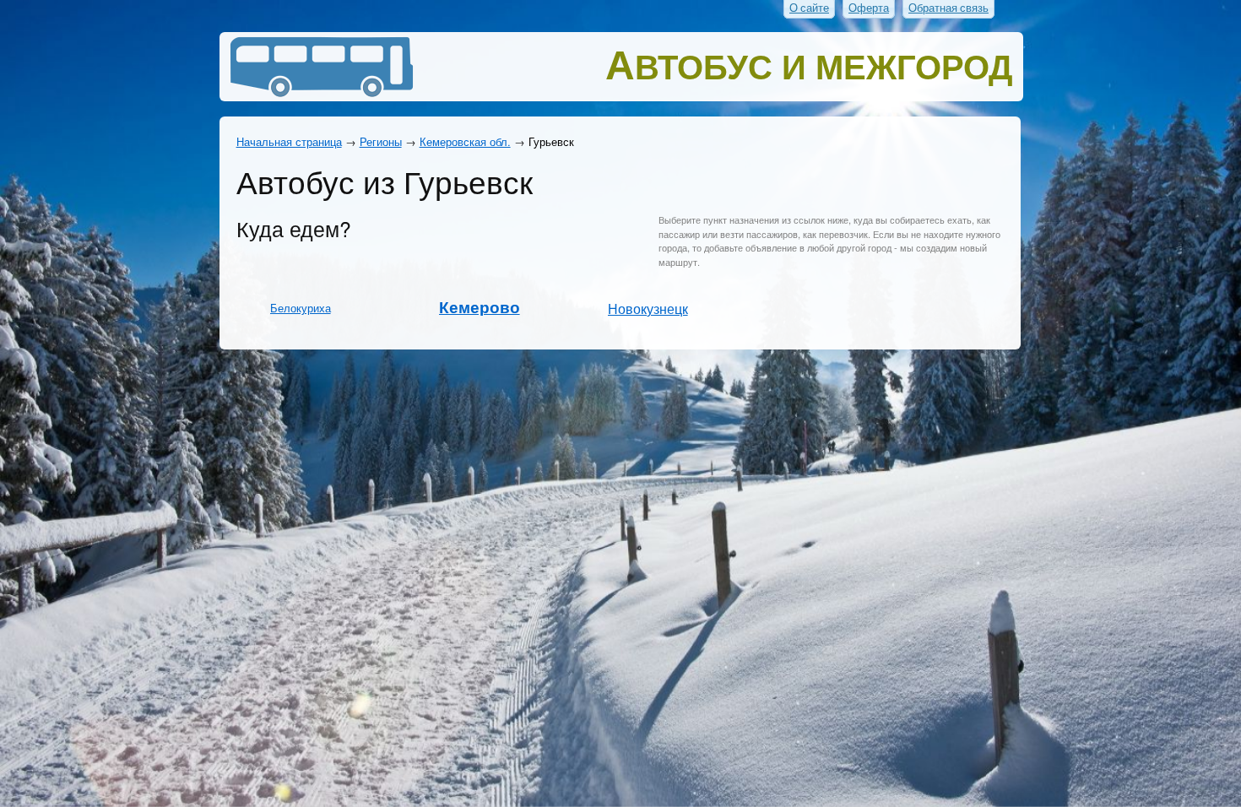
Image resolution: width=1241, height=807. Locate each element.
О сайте (809, 7)
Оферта (868, 7)
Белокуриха (300, 308)
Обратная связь (948, 7)
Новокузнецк (648, 308)
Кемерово (479, 306)
